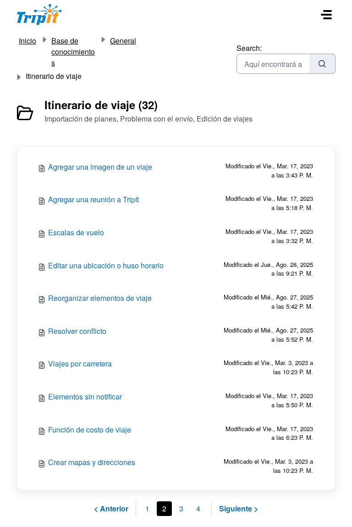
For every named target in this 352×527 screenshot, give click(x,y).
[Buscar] (322, 64)
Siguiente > (238, 508)
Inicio (27, 40)
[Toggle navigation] (326, 14)
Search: (249, 48)
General (123, 40)
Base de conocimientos (73, 51)
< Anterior (111, 508)
